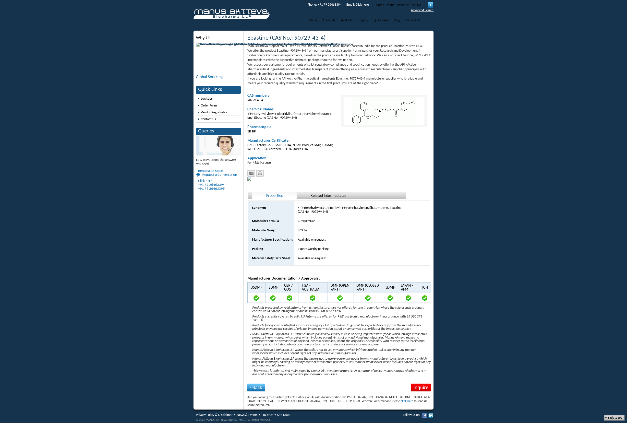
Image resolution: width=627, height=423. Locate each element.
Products (346, 20)
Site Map (283, 415)
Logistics (206, 99)
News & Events (247, 415)
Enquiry (363, 20)
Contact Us (412, 20)
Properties (274, 196)
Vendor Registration (214, 112)
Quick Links (381, 20)
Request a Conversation (219, 175)
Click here (362, 5)
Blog (397, 20)
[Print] (260, 173)
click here (407, 401)
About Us (329, 20)
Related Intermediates (328, 196)
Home (313, 20)
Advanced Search (422, 10)
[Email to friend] (251, 173)
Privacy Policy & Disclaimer (214, 415)
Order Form (209, 105)
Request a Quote (210, 171)
